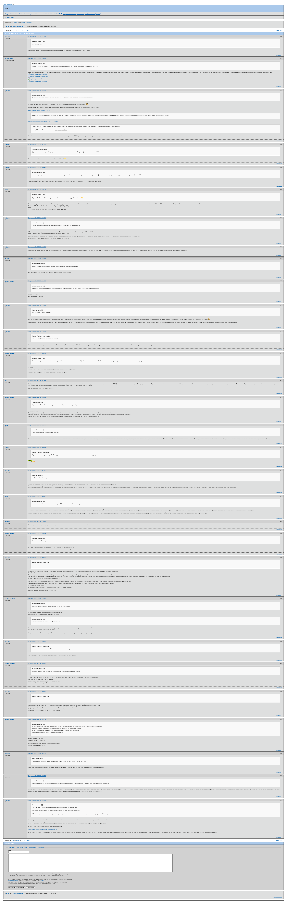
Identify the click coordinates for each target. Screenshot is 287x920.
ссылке (42, 880)
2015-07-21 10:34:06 (40, 397)
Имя (9, 850)
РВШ (6, 380)
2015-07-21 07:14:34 (40, 331)
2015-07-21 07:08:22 (40, 305)
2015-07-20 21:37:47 (40, 258)
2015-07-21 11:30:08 (40, 425)
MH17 (8, 26)
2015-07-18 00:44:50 (40, 167)
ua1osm (7, 36)
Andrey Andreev (10, 281)
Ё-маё (7, 447)
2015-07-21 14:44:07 (40, 663)
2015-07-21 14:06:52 (40, 557)
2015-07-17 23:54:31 (40, 90)
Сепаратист (9, 59)
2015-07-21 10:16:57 (40, 380)
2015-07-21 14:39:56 (40, 641)
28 (28, 30)
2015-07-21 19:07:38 (40, 719)
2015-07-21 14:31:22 (40, 598)
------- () (70, 14)
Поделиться (31, 36)
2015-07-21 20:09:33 (40, 800)
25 (24, 30)
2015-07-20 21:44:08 (40, 281)
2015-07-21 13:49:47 (40, 533)
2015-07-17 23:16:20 (40, 36)
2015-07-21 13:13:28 (40, 470)
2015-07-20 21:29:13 (40, 247)
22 (19, 30)
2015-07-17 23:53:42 (40, 58)
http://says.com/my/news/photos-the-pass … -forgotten (43, 121)
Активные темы (9, 17)
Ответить (279, 30)
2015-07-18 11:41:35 (40, 189)
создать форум (278, 896)
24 (22, 30)
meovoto (7, 90)
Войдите (16, 22)
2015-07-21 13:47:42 (40, 521)
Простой (7, 259)
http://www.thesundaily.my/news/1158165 (39, 110)
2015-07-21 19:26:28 (40, 753)
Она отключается (13, 880)
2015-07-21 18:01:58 (40, 691)
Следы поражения (17, 26)
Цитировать (279, 55)
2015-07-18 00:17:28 (40, 144)
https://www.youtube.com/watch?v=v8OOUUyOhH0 (42, 829)
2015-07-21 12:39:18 (40, 447)
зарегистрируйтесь (26, 22)
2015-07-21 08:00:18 (40, 353)
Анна (6, 189)
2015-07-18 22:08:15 (40, 218)
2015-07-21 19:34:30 (40, 776)
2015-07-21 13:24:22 (40, 496)
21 (17, 30)
